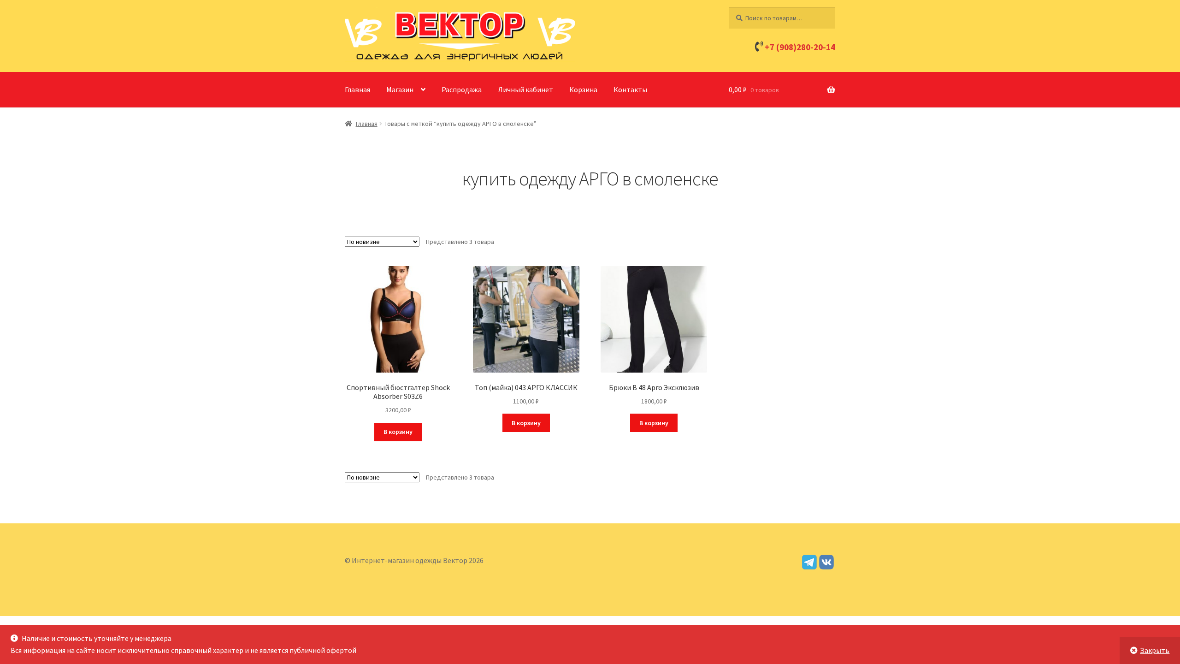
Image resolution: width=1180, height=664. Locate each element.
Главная (357, 89)
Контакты (630, 89)
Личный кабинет (525, 89)
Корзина (583, 89)
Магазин (399, 89)
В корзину (398, 431)
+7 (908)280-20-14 (800, 47)
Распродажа (462, 89)
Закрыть (1154, 650)
